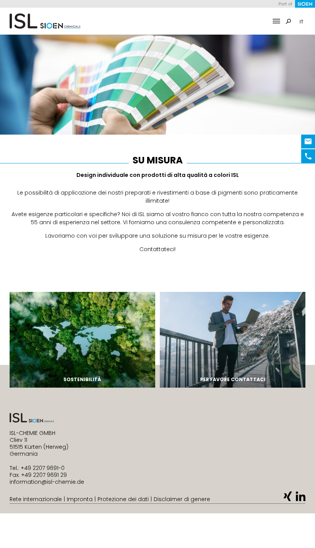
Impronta (80, 499)
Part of (285, 4)
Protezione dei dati (123, 499)
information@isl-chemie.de (47, 482)
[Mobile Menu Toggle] (276, 21)
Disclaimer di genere (182, 499)
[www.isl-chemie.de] (45, 21)
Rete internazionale (36, 499)
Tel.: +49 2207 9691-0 (37, 468)
